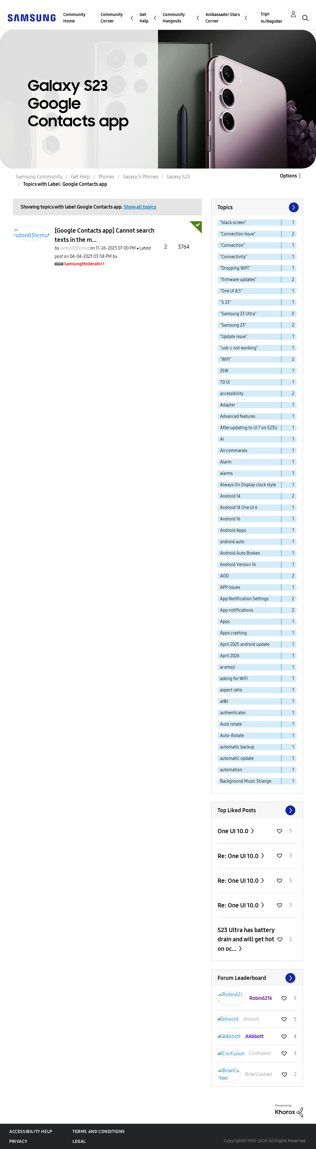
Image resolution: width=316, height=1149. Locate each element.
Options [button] (288, 176)
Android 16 (230, 519)
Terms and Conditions (99, 1131)
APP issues (230, 587)
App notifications (236, 610)
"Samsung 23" (233, 325)
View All (257, 810)
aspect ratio (231, 690)
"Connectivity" (233, 256)
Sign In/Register (271, 17)
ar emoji (227, 667)
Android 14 (230, 496)
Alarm (225, 462)
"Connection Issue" (238, 234)
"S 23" (225, 302)
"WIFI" (225, 359)
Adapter (227, 405)
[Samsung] (31, 17)
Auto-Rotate (232, 735)
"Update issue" (233, 336)
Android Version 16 (238, 564)
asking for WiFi (234, 678)
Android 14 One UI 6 (238, 507)
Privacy (18, 1141)
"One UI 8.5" (231, 291)
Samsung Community (39, 177)
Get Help (143, 18)
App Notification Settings (244, 598)
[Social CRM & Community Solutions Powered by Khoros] (289, 1110)
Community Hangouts (174, 18)
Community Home (74, 18)
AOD (224, 576)
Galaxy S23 (178, 177)
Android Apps (233, 530)
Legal (79, 1141)
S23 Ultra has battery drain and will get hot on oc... (246, 939)
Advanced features (237, 416)
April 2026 (229, 655)
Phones (106, 177)
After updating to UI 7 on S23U (248, 427)
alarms (226, 473)
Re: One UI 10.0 (239, 856)
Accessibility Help (30, 1131)
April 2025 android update (244, 644)
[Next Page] (293, 207)
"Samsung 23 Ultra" (238, 313)
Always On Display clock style (248, 484)
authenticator (233, 712)
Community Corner (112, 18)
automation (231, 769)
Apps (225, 621)
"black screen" (233, 222)
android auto (232, 541)
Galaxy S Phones (140, 177)
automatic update (237, 758)
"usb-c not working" (239, 348)
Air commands (233, 450)
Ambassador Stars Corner (223, 18)
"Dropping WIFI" (235, 268)
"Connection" (232, 245)
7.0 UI (225, 382)
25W (224, 370)
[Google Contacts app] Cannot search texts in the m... (104, 235)
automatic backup (237, 747)
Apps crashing (233, 633)
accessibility (231, 393)
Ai (222, 439)
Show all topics (140, 207)
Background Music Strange (245, 781)
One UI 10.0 (234, 831)
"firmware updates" (238, 279)
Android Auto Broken (240, 553)
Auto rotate (231, 724)
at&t (224, 701)
